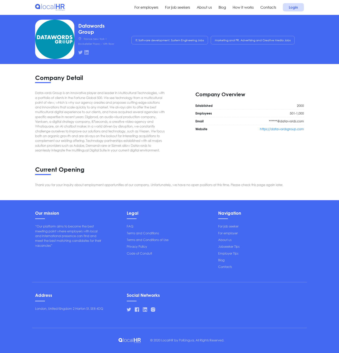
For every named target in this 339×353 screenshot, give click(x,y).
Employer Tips (228, 253)
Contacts (268, 7)
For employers (146, 7)
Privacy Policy (137, 246)
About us (204, 7)
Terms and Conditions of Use (148, 240)
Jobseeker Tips (229, 246)
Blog (222, 7)
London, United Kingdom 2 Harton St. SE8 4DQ (69, 308)
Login (293, 7)
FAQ (130, 226)
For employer (228, 233)
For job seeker (228, 226)
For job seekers (177, 7)
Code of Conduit (139, 253)
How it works (243, 7)
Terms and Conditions (143, 233)
